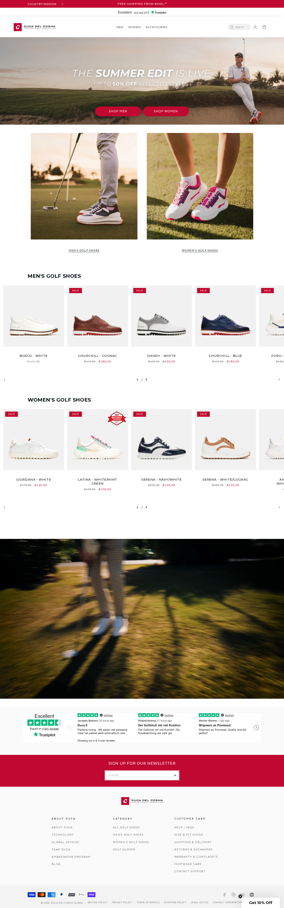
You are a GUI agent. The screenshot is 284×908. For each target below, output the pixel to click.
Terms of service (148, 902)
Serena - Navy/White (161, 479)
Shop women (166, 111)
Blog (56, 864)
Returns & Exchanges (193, 849)
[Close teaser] (240, 896)
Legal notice (200, 902)
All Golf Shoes (126, 827)
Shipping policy (175, 902)
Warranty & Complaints (196, 856)
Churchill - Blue (225, 356)
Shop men (118, 111)
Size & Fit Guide (188, 834)
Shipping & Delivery (192, 842)
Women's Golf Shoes (200, 250)
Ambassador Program (71, 856)
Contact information (228, 902)
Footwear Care (187, 864)
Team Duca (61, 849)
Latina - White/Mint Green (97, 482)
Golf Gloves (124, 849)
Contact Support (190, 871)
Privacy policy (122, 902)
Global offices (65, 842)
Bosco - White (34, 356)
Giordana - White (33, 479)
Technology (63, 834)
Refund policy (97, 902)
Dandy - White (161, 356)
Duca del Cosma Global (67, 903)
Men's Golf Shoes (84, 250)
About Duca (62, 827)
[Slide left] (4, 379)
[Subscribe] (174, 775)
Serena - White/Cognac (225, 479)
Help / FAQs (184, 827)
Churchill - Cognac (97, 356)
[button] (120, 27)
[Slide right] (279, 379)
